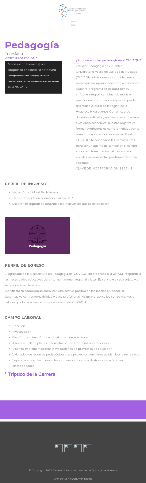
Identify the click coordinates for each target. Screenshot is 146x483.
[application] (33, 77)
